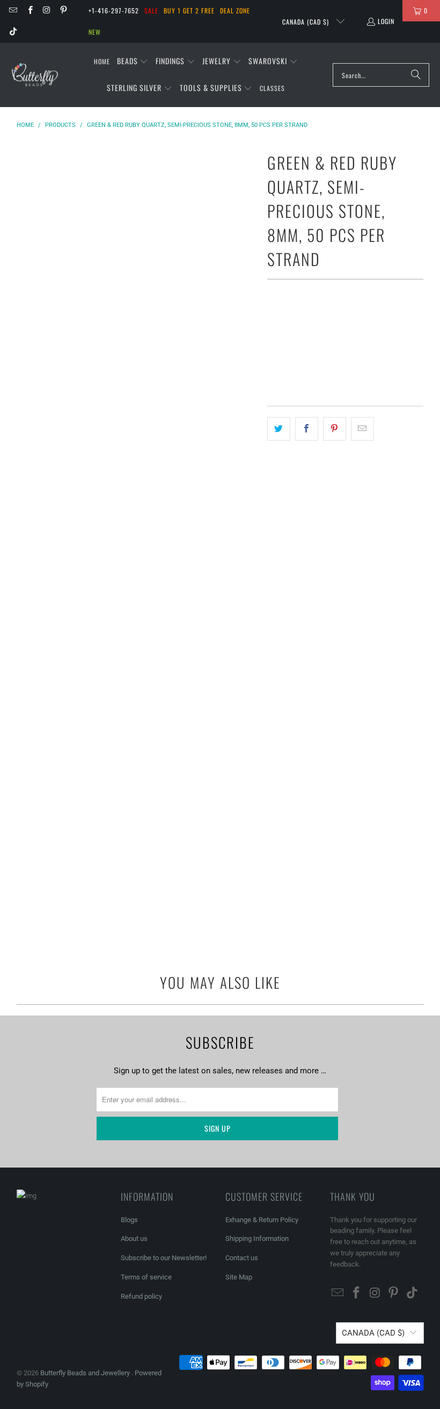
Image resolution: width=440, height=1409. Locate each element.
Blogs (129, 1220)
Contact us (241, 1258)
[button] (133, 61)
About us (134, 1238)
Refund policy (141, 1296)
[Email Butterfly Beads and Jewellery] (12, 10)
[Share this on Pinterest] (334, 429)
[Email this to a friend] (362, 429)
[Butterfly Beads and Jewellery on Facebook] (29, 10)
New (95, 31)
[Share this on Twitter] (278, 429)
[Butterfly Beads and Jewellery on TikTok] (12, 31)
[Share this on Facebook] (306, 429)
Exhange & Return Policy (261, 1220)
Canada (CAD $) (306, 21)
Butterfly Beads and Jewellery (85, 1373)
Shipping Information (257, 1238)
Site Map (238, 1277)
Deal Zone (235, 10)
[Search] (415, 75)
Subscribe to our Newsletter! (164, 1258)
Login (386, 21)
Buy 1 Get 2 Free (189, 10)
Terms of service (146, 1277)
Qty (272, 321)
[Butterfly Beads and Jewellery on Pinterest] (63, 10)
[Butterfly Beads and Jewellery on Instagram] (46, 10)
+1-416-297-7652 (114, 10)
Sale (151, 10)
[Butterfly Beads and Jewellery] (35, 75)
